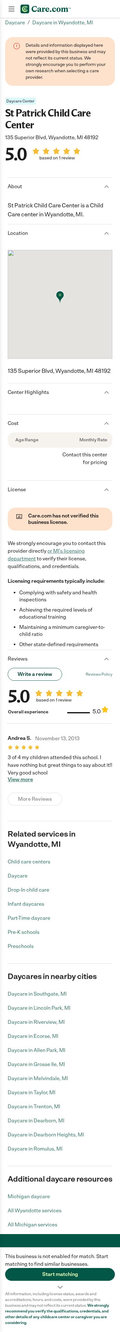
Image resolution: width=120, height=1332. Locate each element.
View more (20, 779)
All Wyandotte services (34, 1211)
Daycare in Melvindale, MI (38, 1078)
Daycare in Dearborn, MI (36, 1121)
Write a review (35, 674)
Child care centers (29, 862)
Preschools (21, 946)
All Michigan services (32, 1225)
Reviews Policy (99, 674)
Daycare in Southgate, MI (37, 994)
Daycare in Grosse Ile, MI (36, 1064)
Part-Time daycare (29, 918)
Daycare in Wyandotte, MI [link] (62, 23)
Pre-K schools (23, 932)
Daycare (18, 876)
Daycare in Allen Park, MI (36, 1050)
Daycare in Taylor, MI (31, 1092)
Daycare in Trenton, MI (34, 1106)
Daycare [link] (15, 23)
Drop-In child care (28, 890)
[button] (60, 1269)
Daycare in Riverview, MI (36, 1022)
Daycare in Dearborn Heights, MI (46, 1135)
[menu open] (11, 9)
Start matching (60, 1274)
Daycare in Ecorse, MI (33, 1036)
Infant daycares (26, 904)
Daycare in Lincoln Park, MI (39, 1008)
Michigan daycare (29, 1196)
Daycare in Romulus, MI (35, 1149)
